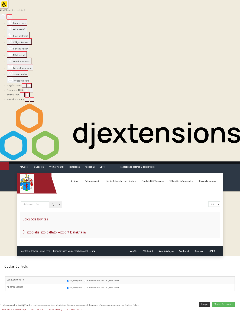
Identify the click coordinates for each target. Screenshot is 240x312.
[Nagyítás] (24, 85)
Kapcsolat (90, 166)
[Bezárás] (9, 16)
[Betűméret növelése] (31, 90)
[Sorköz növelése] (27, 94)
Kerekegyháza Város (63, 251)
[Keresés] (52, 204)
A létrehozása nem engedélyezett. (103, 280)
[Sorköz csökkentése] (22, 94)
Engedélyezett (76, 280)
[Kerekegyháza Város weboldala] (27, 183)
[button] (75, 309)
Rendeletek (74, 166)
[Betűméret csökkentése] (26, 90)
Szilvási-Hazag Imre (40, 251)
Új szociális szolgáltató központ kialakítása (54, 232)
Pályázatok (38, 166)
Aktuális (24, 166)
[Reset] (3, 16)
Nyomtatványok (56, 166)
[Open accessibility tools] (4, 4)
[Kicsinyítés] (29, 85)
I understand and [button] (14, 309)
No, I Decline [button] (37, 309)
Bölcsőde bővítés (35, 219)
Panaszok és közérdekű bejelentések (137, 166)
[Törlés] (59, 204)
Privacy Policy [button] (55, 309)
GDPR (102, 166)
